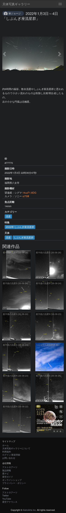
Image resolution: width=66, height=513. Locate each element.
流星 (8, 216)
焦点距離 (9, 202)
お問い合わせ (8, 457)
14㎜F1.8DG (29, 192)
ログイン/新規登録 (11, 454)
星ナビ (5, 473)
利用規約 (6, 451)
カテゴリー (11, 211)
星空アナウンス (9, 501)
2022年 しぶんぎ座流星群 (20, 227)
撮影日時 (9, 168)
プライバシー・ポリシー (14, 483)
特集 (7, 222)
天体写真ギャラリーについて (16, 448)
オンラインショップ (12, 479)
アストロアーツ (9, 467)
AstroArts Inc (29, 509)
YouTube (6, 498)
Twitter (5, 495)
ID (6, 158)
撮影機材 (9, 188)
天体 (7, 233)
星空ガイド (7, 476)
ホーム (5, 445)
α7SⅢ (25, 196)
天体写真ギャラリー (16, 4)
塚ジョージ (14, 13)
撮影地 (8, 178)
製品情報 (6, 470)
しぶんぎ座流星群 (23, 237)
